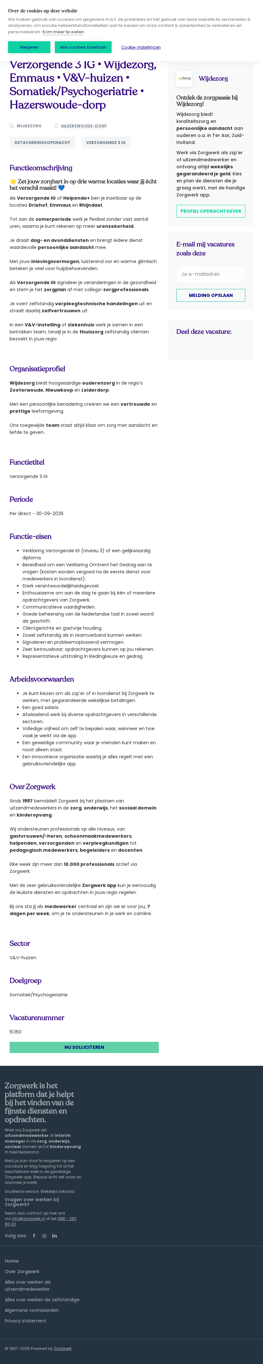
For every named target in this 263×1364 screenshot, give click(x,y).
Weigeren (29, 47)
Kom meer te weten (63, 32)
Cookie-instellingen (141, 47)
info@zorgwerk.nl (28, 1218)
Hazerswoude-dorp (84, 126)
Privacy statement (26, 1321)
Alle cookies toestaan (83, 47)
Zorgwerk (63, 1348)
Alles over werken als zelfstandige (42, 1299)
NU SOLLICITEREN (84, 1047)
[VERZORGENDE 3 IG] (108, 148)
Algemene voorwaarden (32, 1310)
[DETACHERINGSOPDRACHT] (45, 148)
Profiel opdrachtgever (211, 211)
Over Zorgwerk (22, 1271)
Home (12, 1261)
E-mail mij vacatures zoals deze (205, 249)
